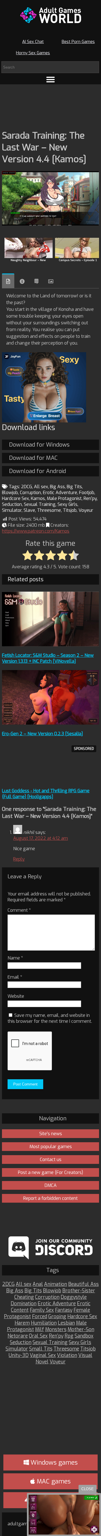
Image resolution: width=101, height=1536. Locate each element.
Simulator (12, 510)
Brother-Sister (78, 1291)
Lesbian (66, 1323)
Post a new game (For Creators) (50, 1172)
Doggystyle (74, 1297)
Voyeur (86, 510)
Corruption (30, 493)
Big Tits (74, 487)
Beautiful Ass (83, 1284)
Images (51, 281)
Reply (19, 859)
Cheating (24, 1297)
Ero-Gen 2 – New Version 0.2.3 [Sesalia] (42, 734)
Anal (38, 1284)
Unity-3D (19, 1355)
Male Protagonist (64, 498)
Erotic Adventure (60, 493)
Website (16, 996)
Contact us (50, 1159)
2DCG (26, 487)
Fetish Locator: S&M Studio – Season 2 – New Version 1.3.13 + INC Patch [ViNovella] (48, 658)
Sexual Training (40, 504)
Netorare (18, 1336)
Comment (19, 910)
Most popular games (50, 1147)
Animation (55, 1284)
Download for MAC (33, 458)
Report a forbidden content (50, 1198)
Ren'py (90, 498)
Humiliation (44, 1323)
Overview (8, 280)
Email (15, 977)
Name (15, 958)
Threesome (49, 510)
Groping (57, 1316)
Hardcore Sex (15, 498)
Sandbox (84, 1336)
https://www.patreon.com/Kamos (35, 531)
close (87, 1489)
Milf (39, 1329)
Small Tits (40, 1349)
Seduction (12, 504)
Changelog (36, 281)
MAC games (53, 1481)
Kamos (38, 498)
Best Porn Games (78, 41)
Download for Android (37, 471)
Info (22, 281)
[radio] (27, 555)
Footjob (86, 493)
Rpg (69, 1336)
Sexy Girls (67, 504)
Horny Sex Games (33, 53)
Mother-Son (81, 1329)
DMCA (51, 1185)
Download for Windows (39, 445)
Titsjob (70, 510)
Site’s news (50, 1134)
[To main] (50, 15)
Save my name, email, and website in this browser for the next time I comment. (50, 1018)
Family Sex (42, 1310)
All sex (41, 487)
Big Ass (57, 487)
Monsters (55, 1329)
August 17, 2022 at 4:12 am (40, 838)
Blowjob (10, 493)
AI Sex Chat (33, 41)
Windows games (53, 1462)
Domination (23, 1303)
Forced (39, 1316)
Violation (67, 1355)
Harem (22, 1323)
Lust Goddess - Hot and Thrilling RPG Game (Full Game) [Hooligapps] (45, 794)
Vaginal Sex (43, 1355)
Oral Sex (38, 1336)
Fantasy (63, 1310)
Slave (29, 510)
